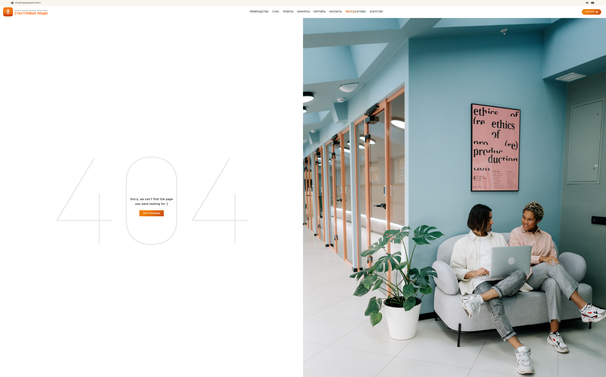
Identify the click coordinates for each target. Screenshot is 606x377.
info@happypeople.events (28, 2)
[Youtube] (592, 2)
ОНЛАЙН (590, 12)
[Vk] (587, 2)
